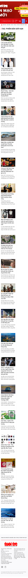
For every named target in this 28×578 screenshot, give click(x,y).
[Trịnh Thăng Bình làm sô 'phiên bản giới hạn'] (8, 62)
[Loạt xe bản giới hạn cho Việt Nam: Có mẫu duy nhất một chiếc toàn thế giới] (8, 36)
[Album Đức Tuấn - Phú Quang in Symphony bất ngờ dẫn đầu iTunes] (8, 438)
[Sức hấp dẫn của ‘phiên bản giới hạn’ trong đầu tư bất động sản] (8, 313)
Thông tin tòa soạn (4, 561)
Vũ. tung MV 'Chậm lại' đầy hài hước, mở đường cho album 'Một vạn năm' (7, 296)
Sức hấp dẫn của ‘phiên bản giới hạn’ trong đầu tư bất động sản (7, 321)
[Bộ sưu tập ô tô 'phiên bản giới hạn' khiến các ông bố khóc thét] (8, 263)
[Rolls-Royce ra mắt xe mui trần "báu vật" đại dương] (8, 512)
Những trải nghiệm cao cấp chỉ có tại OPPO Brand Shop (7, 496)
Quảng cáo (16, 21)
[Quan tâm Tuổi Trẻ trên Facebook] (5, 567)
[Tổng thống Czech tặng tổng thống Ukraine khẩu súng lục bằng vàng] (8, 187)
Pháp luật (22, 24)
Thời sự (15, 24)
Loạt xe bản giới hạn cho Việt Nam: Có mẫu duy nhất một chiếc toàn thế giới (7, 45)
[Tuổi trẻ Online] (11, 544)
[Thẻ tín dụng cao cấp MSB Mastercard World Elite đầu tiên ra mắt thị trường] (8, 110)
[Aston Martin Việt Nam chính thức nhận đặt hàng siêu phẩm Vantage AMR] (8, 389)
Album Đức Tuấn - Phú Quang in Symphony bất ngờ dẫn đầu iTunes (7, 446)
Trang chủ (3, 537)
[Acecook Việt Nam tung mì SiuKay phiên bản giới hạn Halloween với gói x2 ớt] (8, 162)
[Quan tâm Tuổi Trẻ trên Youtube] (2, 567)
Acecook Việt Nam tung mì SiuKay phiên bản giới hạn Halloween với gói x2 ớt (7, 170)
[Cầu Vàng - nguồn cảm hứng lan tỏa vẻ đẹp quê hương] (8, 414)
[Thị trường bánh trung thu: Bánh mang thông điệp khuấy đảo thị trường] (8, 462)
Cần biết (13, 21)
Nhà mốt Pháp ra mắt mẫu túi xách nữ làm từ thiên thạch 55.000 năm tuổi (7, 222)
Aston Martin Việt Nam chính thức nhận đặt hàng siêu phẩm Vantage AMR (7, 397)
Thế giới (18, 24)
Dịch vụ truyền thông (18, 556)
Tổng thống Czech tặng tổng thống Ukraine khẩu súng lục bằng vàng (7, 196)
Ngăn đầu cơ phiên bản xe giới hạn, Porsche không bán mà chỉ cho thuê (7, 145)
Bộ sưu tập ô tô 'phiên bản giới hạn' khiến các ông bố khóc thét (7, 271)
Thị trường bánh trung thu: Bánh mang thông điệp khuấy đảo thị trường (7, 471)
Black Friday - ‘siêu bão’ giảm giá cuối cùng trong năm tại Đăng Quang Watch (7, 93)
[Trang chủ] (1, 25)
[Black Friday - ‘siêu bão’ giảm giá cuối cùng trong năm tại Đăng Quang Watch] (8, 84)
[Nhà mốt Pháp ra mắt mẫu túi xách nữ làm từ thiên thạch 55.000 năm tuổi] (8, 213)
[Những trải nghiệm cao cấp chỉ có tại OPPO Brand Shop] (8, 488)
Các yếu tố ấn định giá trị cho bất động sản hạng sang (7, 345)
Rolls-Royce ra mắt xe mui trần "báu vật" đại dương (7, 520)
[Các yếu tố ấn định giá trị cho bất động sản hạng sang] (8, 337)
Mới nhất (4, 24)
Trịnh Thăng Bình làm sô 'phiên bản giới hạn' (7, 69)
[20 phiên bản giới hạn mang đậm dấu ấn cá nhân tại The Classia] (8, 239)
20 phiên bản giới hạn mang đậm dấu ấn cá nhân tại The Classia (7, 247)
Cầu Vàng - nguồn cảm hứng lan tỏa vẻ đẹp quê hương (7, 422)
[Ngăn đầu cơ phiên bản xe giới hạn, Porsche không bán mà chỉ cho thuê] (8, 136)
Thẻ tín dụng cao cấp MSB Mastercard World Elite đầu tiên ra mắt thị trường (7, 119)
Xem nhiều (8, 24)
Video (12, 24)
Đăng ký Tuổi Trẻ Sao (23, 21)
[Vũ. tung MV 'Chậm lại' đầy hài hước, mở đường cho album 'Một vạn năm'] (8, 287)
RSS (16, 558)
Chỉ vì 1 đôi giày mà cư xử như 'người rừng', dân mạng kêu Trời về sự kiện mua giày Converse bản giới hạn (7, 371)
